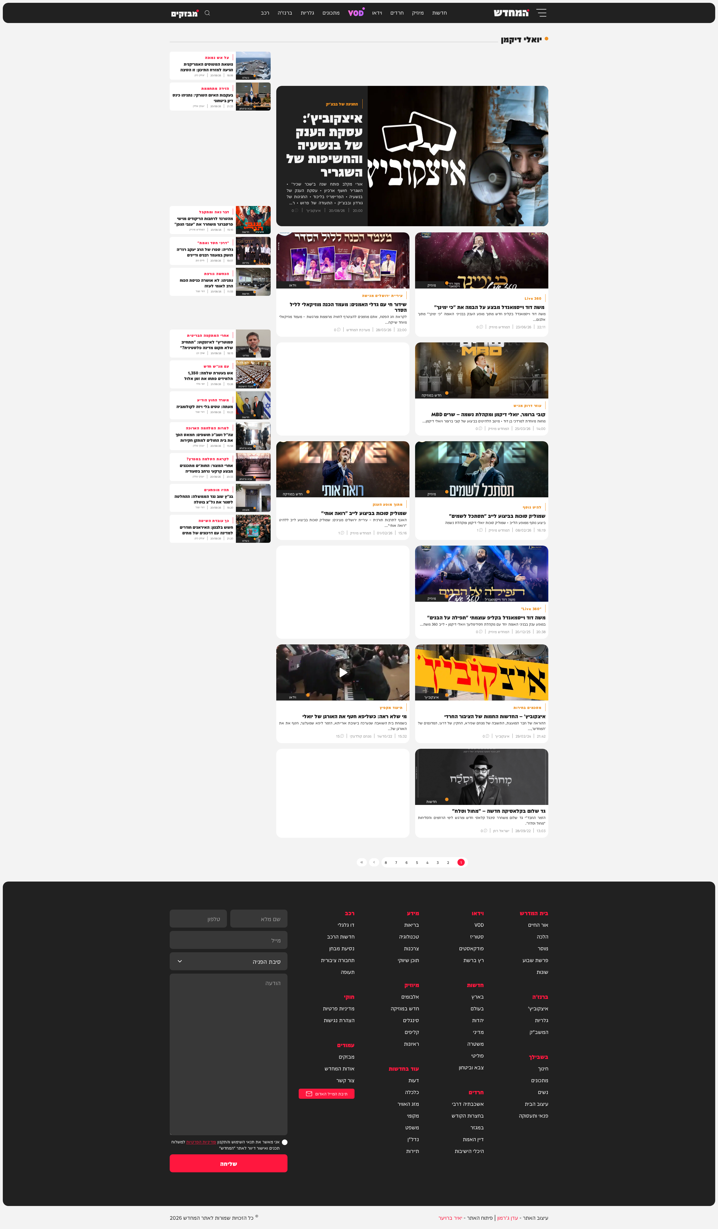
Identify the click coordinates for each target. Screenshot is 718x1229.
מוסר (543, 948)
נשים (543, 1092)
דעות (413, 1080)
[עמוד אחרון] (362, 862)
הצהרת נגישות (339, 1020)
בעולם (477, 1008)
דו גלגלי (346, 924)
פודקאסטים (471, 948)
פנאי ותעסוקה (533, 1115)
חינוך (543, 1068)
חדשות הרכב (341, 936)
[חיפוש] (207, 13)
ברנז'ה (285, 12)
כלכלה (412, 1092)
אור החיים (538, 924)
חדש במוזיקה (405, 1008)
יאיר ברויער (450, 1217)
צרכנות (411, 948)
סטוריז (477, 936)
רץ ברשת (473, 960)
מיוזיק (418, 12)
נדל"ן (413, 1139)
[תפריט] (541, 12)
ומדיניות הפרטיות (201, 1141)
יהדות (478, 1020)
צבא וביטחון (471, 1067)
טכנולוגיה (409, 936)
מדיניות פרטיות (339, 1008)
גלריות (307, 12)
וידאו (377, 12)
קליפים (412, 1032)
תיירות (412, 1151)
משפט (412, 1127)
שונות (542, 972)
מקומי (413, 1115)
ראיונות (411, 1043)
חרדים (397, 12)
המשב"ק (539, 1032)
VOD (356, 12)
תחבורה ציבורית (338, 960)
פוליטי (477, 1055)
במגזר (477, 1127)
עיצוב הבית (536, 1103)
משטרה (475, 1043)
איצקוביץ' (538, 1008)
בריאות (411, 924)
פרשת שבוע (535, 960)
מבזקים (347, 1056)
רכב (265, 12)
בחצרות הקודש (468, 1115)
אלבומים (410, 996)
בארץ (477, 996)
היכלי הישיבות (469, 1151)
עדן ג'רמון (507, 1217)
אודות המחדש (340, 1068)
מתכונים (331, 12)
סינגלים (411, 1020)
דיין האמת (473, 1139)
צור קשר (345, 1080)
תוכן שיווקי (408, 960)
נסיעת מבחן (342, 948)
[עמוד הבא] (374, 862)
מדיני (478, 1032)
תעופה (348, 972)
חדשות (439, 12)
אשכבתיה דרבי (468, 1103)
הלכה (542, 936)
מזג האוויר (408, 1103)
